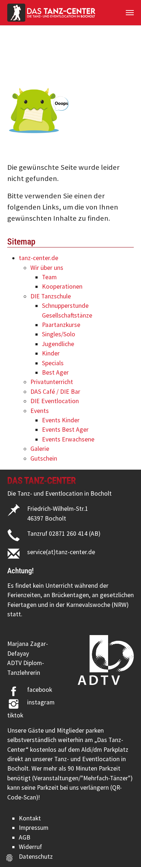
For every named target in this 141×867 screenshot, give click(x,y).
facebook (39, 690)
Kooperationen (62, 286)
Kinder (51, 353)
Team (49, 277)
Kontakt (30, 818)
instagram (41, 702)
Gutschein (43, 458)
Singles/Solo (58, 334)
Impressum (33, 828)
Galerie (39, 449)
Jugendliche (58, 344)
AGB (24, 837)
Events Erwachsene (68, 439)
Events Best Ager (65, 430)
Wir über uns (46, 268)
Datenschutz (36, 856)
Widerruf (30, 847)
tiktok (15, 715)
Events (39, 411)
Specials (53, 363)
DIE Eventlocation (54, 401)
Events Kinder (61, 420)
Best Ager (55, 372)
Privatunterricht (51, 382)
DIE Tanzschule (50, 296)
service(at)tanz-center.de (61, 552)
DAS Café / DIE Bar (55, 392)
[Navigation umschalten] (130, 13)
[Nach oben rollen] (124, 850)
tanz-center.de (38, 258)
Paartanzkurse (61, 325)
